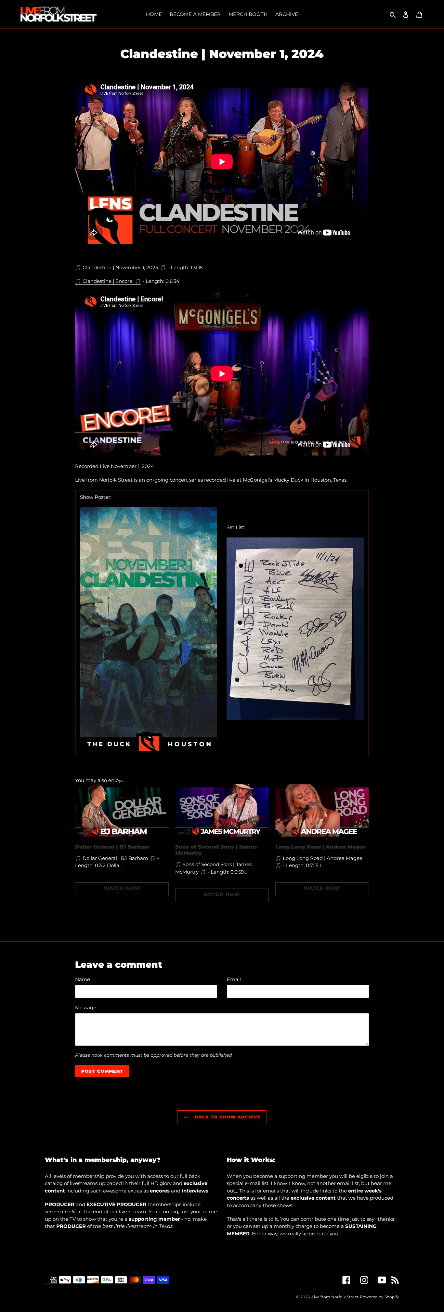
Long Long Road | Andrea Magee (320, 847)
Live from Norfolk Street (335, 1296)
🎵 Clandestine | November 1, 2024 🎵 (120, 267)
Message (85, 1007)
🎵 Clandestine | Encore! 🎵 (108, 281)
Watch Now (122, 888)
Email (234, 979)
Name (82, 979)
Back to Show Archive (227, 1116)
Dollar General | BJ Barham (112, 847)
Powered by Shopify (379, 1296)
